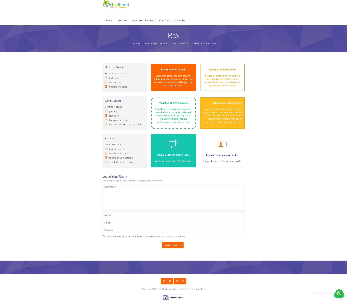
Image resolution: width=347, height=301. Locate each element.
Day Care (122, 20)
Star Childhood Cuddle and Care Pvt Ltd (175, 289)
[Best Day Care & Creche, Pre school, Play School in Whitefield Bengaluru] (115, 4)
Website (108, 230)
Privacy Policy (200, 289)
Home (109, 20)
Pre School (150, 20)
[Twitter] (177, 281)
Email (108, 222)
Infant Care (136, 20)
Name (108, 215)
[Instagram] (164, 281)
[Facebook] (170, 281)
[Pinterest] (183, 281)
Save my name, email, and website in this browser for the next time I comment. (146, 236)
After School (165, 20)
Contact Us (179, 20)
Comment (110, 186)
